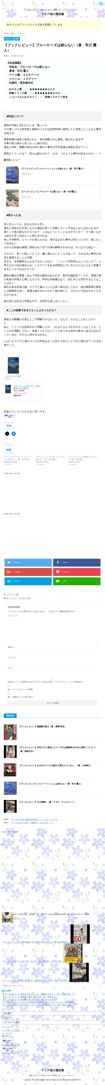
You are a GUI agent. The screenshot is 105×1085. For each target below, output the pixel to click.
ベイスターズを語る (11, 1030)
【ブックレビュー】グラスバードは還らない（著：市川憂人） (49, 192)
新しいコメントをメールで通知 (20, 689)
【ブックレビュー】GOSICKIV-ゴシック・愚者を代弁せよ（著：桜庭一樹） (37, 994)
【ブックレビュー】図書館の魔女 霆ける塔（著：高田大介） (30, 997)
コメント (12, 616)
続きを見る (26, 174)
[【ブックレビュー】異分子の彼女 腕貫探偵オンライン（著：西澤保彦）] (79, 980)
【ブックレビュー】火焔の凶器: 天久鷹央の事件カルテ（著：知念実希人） (36, 942)
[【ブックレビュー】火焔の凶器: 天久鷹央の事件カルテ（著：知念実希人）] (80, 942)
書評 (17, 594)
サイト (10, 668)
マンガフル (7, 1033)
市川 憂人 (22, 598)
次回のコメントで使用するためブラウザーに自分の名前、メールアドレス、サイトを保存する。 (46, 682)
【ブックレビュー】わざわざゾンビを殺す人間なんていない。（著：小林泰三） (55, 765)
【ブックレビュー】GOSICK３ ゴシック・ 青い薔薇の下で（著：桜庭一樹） (37, 1005)
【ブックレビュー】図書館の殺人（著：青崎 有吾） (42, 726)
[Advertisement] (25, 493)
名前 (11, 647)
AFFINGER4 (76, 1080)
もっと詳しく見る (19, 918)
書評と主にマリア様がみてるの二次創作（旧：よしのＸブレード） (52, 1075)
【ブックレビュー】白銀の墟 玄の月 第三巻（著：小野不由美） (32, 961)
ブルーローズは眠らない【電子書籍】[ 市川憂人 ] (26, 387)
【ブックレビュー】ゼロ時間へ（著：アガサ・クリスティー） (47, 802)
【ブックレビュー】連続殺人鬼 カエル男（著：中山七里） (29, 999)
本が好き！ (7, 1036)
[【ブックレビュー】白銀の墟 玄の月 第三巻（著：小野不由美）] (73, 961)
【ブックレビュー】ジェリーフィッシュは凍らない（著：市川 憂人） (53, 168)
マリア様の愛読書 (52, 14)
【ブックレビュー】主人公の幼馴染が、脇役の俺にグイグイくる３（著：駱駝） (39, 1002)
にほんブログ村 (11, 1044)
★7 (7, 598)
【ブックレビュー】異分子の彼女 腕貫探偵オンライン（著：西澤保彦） (36, 980)
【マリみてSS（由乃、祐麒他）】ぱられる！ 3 (32, 823)
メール (11, 658)
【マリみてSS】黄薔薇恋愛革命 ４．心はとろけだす (34, 819)
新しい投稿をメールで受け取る (20, 697)
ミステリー (10, 594)
